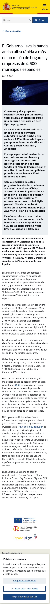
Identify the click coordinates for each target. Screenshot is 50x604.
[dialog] (24, 578)
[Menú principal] (44, 6)
